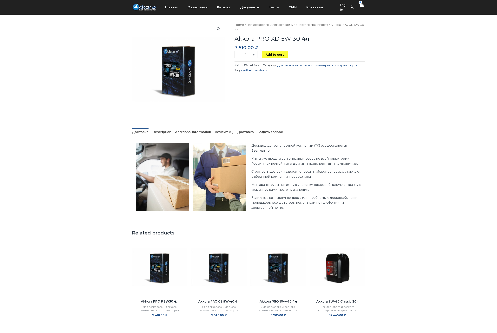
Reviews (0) (224, 132)
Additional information (193, 132)
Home (239, 25)
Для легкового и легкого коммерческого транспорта (287, 25)
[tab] (140, 132)
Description (161, 132)
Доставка (140, 132)
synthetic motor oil (254, 70)
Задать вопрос (270, 132)
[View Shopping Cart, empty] (361, 7)
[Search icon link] (352, 8)
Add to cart (275, 54)
